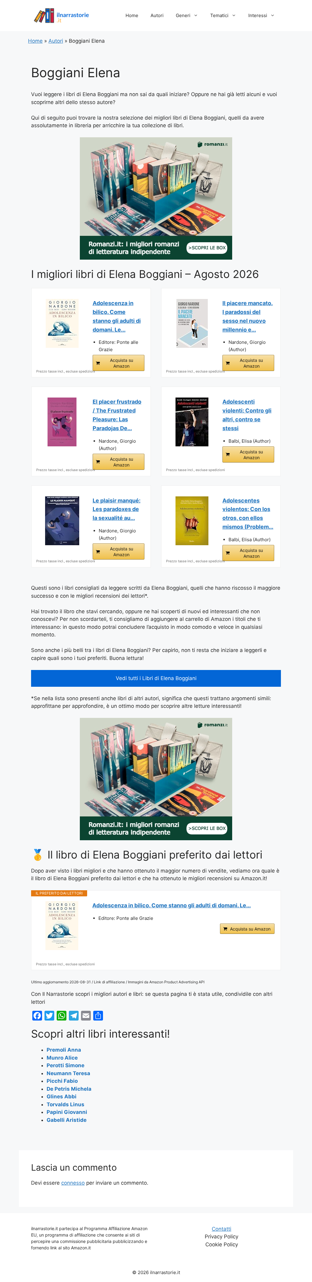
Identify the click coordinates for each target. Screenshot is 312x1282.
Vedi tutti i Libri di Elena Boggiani (156, 678)
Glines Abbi (61, 1096)
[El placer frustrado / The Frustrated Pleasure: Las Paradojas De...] (62, 422)
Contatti (221, 1229)
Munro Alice (62, 1058)
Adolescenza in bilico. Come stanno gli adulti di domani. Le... (117, 316)
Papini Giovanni (67, 1112)
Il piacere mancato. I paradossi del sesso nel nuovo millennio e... (247, 316)
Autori (157, 15)
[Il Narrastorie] (61, 15)
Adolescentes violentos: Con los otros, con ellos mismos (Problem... (247, 513)
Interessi (257, 15)
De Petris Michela (69, 1089)
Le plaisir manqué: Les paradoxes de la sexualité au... (116, 509)
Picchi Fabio (62, 1081)
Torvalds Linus (65, 1104)
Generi (183, 15)
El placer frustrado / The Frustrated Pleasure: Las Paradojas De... (117, 414)
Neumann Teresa (68, 1073)
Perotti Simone (65, 1065)
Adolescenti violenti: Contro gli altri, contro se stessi (246, 414)
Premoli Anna (64, 1050)
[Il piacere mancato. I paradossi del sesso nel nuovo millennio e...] (192, 323)
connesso (73, 1183)
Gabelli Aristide (67, 1120)
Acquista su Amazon (121, 363)
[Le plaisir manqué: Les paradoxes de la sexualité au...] (62, 520)
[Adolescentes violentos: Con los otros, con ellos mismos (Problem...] (192, 520)
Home (132, 15)
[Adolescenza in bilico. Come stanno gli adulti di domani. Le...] (62, 323)
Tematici (219, 15)
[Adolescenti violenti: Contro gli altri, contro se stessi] (192, 422)
